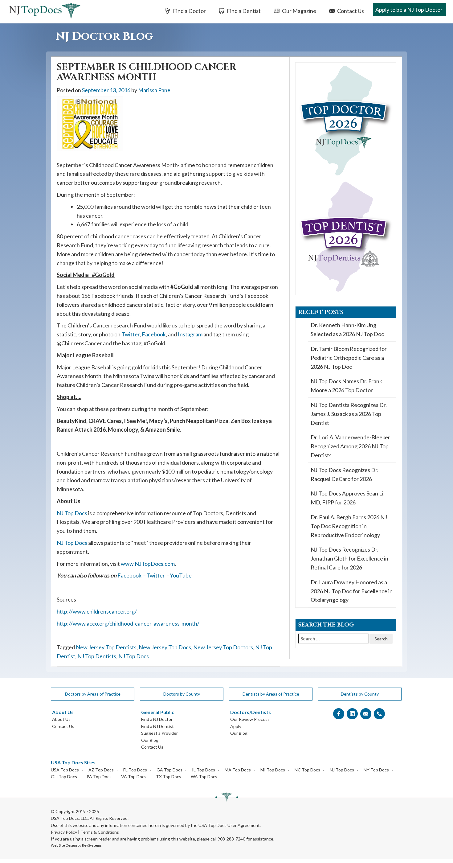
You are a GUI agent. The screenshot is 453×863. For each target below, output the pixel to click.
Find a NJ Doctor (157, 719)
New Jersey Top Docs (165, 647)
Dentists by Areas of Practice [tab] (271, 694)
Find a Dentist (243, 10)
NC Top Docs (307, 769)
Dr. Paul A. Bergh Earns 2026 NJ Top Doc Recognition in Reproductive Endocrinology (349, 526)
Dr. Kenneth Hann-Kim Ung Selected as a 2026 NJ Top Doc (347, 329)
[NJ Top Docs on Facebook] (338, 714)
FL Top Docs (135, 769)
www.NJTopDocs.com (148, 563)
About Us (61, 719)
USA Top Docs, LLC (69, 818)
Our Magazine (298, 10)
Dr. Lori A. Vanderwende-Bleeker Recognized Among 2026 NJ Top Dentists (350, 446)
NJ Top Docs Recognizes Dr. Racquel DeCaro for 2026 (344, 474)
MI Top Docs (272, 769)
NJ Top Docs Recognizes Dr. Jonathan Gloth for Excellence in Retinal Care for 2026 (349, 558)
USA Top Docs (65, 769)
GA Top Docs (169, 769)
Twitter (130, 334)
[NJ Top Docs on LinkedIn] (352, 714)
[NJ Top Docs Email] (365, 714)
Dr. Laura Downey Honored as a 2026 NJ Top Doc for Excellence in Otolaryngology (352, 591)
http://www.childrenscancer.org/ (97, 611)
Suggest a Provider (159, 733)
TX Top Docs (168, 776)
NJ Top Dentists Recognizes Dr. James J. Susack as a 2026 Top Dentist (349, 413)
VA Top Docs (133, 776)
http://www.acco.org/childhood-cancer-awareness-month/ (128, 623)
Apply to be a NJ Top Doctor (409, 9)
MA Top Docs (238, 769)
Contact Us (350, 10)
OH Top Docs (64, 776)
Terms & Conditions (99, 832)
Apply (235, 726)
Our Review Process (250, 719)
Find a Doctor (189, 10)
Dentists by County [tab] (360, 694)
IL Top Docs (203, 769)
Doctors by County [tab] (181, 694)
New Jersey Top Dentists (106, 647)
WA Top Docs (204, 776)
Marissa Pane (154, 90)
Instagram (190, 334)
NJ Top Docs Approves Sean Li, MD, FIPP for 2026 (348, 498)
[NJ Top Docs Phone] (379, 714)
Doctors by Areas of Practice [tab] (92, 694)
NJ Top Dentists (96, 656)
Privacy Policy (64, 832)
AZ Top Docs (101, 769)
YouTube (181, 575)
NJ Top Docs (72, 513)
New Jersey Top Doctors (223, 647)
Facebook (154, 334)
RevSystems (92, 845)
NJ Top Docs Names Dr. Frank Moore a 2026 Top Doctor (346, 385)
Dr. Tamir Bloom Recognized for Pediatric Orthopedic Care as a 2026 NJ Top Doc (349, 357)
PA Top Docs (99, 776)
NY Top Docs (376, 769)
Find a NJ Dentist (157, 726)
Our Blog (149, 740)
